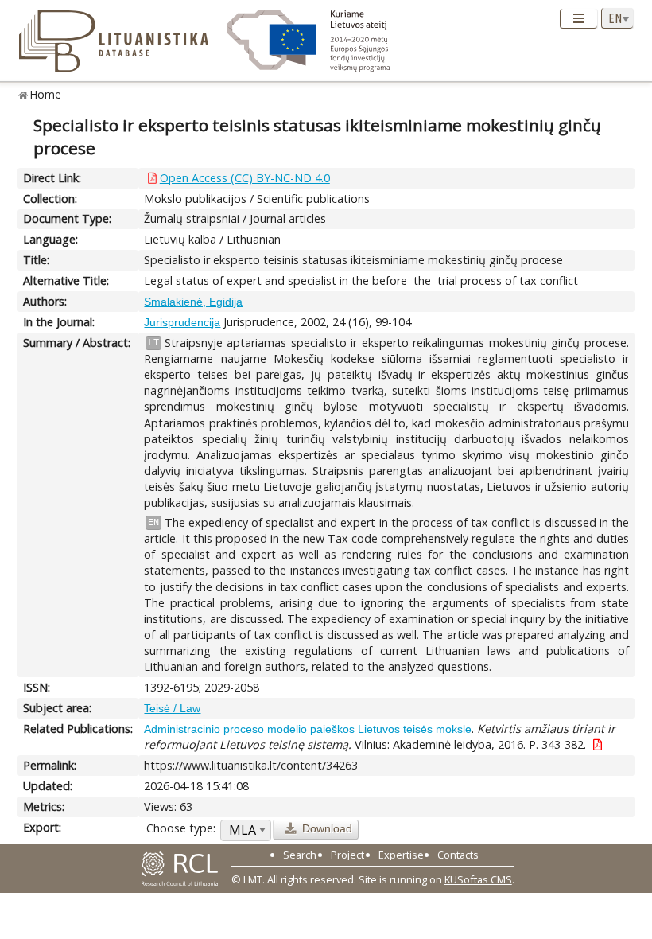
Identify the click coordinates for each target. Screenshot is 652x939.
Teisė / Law (172, 708)
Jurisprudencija (182, 322)
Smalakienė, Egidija (193, 301)
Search (299, 854)
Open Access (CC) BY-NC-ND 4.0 (245, 177)
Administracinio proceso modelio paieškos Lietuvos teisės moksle (308, 729)
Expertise (401, 854)
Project (347, 854)
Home (45, 94)
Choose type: (180, 828)
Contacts (458, 854)
